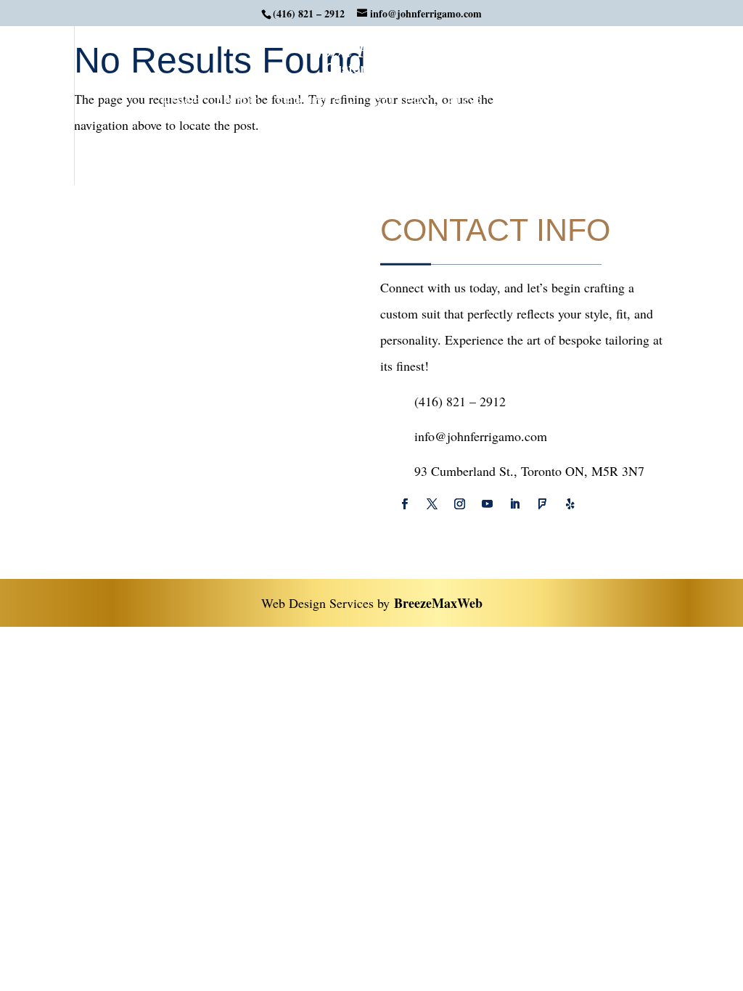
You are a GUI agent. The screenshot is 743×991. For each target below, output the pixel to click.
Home (181, 103)
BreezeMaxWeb (438, 602)
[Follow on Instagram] (459, 504)
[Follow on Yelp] (569, 504)
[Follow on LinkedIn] (514, 504)
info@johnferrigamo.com (480, 436)
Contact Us (540, 103)
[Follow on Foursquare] (542, 504)
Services (309, 103)
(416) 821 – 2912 (309, 13)
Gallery (402, 103)
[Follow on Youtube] (487, 504)
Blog (465, 103)
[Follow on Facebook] (404, 504)
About (237, 103)
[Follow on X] (432, 504)
